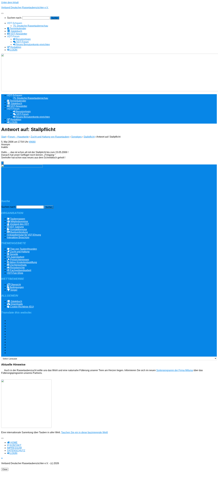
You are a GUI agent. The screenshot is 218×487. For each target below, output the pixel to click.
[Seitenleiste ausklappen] (2, 162)
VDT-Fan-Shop (15, 273)
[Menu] (2, 13)
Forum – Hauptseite (18, 136)
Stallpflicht (89, 136)
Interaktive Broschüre (18, 237)
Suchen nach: (14, 17)
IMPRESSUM (14, 448)
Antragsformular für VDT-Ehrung (24, 235)
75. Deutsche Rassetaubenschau (30, 26)
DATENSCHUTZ (16, 450)
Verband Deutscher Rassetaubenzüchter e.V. (24, 7)
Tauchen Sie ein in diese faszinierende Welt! (84, 432)
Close (4, 469)
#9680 (32, 142)
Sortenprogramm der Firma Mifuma (174, 370)
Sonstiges (76, 136)
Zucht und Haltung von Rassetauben (50, 136)
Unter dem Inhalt (10, 2)
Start (3, 136)
